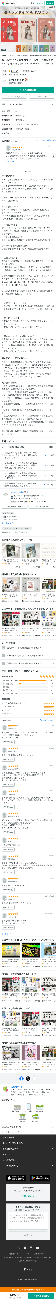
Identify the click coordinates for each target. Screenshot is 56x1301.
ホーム (4, 55)
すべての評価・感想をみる (45, 140)
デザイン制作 (15, 55)
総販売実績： (15, 83)
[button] (28, 648)
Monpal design (17, 492)
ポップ (18, 133)
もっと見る (10, 161)
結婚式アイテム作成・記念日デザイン (37, 55)
